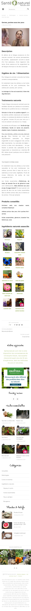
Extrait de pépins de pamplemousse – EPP (20, 523)
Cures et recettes (7, 479)
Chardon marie (20, 267)
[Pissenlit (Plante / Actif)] (19, 230)
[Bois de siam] (8, 449)
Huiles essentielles (9, 492)
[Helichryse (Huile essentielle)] (19, 284)
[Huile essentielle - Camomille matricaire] (27, 553)
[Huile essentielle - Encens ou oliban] (12, 561)
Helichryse (20, 293)
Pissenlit (19, 239)
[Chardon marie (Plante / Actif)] (19, 258)
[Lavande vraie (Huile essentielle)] (7, 299)
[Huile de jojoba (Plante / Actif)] (19, 271)
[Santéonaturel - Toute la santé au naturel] (15, 3)
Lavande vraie (7, 308)
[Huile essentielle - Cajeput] (27, 561)
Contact (20, 576)
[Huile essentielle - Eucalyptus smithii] (19, 553)
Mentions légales (21, 574)
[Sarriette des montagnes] (22, 431)
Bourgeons (6, 501)
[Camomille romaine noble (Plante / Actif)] (19, 243)
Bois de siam (5, 455)
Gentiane (7, 267)
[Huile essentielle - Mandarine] (19, 561)
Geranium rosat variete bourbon (22, 456)
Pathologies (12, 15)
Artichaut (7, 239)
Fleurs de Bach (7, 497)
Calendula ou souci (7, 280)
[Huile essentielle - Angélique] (4, 553)
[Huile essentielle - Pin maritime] (4, 561)
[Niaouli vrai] (22, 414)
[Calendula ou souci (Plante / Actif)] (7, 271)
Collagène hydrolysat (19, 533)
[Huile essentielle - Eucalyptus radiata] (12, 553)
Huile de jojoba (20, 280)
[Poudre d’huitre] (7, 515)
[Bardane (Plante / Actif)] (7, 243)
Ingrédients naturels (8, 484)
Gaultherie (4, 437)
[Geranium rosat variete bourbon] (22, 449)
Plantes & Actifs (8, 488)
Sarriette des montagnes (20, 438)
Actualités (5, 471)
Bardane (7, 252)
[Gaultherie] (8, 431)
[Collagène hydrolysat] (7, 535)
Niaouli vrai (19, 420)
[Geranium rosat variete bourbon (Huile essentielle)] (19, 299)
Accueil (4, 15)
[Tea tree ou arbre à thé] (8, 414)
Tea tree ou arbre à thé (8, 420)
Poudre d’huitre (18, 512)
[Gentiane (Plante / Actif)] (7, 258)
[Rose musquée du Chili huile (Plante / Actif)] (7, 284)
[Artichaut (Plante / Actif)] (7, 230)
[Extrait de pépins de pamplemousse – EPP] (7, 525)
